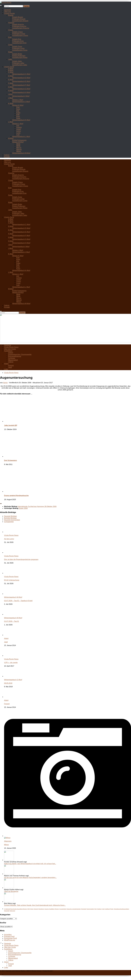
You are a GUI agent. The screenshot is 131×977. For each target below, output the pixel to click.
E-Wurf (10, 79)
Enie (10, 37)
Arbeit (6, 364)
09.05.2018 (8, 683)
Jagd (10, 367)
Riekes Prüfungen (18, 56)
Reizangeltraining (14, 356)
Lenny (18, 131)
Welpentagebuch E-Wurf (21, 81)
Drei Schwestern (10, 460)
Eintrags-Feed (9, 936)
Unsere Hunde (9, 13)
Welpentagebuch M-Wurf (21, 153)
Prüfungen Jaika (18, 63)
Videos (10, 362)
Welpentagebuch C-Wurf (21, 74)
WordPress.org (9, 940)
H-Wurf (10, 90)
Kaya (18, 118)
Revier (111, 909)
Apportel (36, 909)
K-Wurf (10, 103)
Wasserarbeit (13, 360)
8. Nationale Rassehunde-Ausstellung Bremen (15, 909)
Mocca (18, 147)
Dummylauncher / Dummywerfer (20, 354)
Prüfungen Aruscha (19, 26)
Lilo (17, 125)
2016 (28, 909)
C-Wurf (10, 72)
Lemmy (19, 127)
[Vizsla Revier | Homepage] (5, 2)
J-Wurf (10, 98)
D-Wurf (10, 76)
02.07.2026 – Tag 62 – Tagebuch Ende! (18, 601)
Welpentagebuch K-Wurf (21, 120)
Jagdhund (107, 909)
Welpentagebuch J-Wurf (21, 101)
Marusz (19, 149)
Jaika (10, 59)
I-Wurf (10, 94)
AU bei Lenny (9, 539)
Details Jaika (17, 61)
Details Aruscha (18, 24)
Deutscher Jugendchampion (74, 909)
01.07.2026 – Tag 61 (11, 621)
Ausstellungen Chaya (20, 35)
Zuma (10, 45)
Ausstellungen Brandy (20, 21)
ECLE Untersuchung (11, 580)
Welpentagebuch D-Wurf (21, 78)
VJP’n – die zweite (11, 662)
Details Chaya (17, 32)
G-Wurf (10, 87)
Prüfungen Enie (18, 41)
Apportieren (41, 909)
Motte (18, 144)
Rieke (10, 52)
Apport (10, 353)
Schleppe (11, 358)
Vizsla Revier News (11, 347)
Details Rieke (17, 54)
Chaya (10, 30)
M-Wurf (10, 138)
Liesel (18, 129)
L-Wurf (10, 122)
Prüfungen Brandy (18, 19)
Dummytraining (90, 909)
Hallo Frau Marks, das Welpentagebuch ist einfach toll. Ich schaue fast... (30, 864)
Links (6, 369)
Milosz (18, 151)
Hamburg (99, 909)
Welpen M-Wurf (18, 142)
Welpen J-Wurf (17, 100)
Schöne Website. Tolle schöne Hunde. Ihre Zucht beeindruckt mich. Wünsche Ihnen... (35, 905)
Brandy (10, 15)
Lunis (18, 133)
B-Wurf (10, 70)
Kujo (18, 116)
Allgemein (7, 841)
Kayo (18, 109)
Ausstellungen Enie (19, 43)
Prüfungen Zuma (18, 48)
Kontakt (7, 157)
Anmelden (8, 934)
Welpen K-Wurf (17, 105)
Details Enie (16, 39)
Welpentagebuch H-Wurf (21, 92)
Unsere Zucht (9, 67)
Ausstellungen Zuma (19, 50)
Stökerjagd (12, 910)
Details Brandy (17, 17)
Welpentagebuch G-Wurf (21, 89)
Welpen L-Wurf (17, 124)
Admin (5, 383)
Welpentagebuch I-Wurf (20, 96)
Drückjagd (83, 909)
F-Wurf (10, 83)
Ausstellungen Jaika (19, 65)
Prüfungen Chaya (18, 34)
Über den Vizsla (10, 349)
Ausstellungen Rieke (19, 57)
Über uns (7, 11)
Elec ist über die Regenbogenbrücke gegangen (21, 559)
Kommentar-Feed (10, 938)
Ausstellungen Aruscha (20, 28)
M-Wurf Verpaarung (19, 140)
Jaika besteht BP (10, 425)
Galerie (6, 155)
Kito (17, 111)
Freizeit (11, 365)
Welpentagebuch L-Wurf (21, 136)
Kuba (18, 113)
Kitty (18, 114)
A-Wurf (10, 68)
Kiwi (18, 107)
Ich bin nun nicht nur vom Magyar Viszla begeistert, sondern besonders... (30, 877)
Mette (18, 146)
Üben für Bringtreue (11, 891)
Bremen (57, 909)
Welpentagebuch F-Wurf (21, 85)
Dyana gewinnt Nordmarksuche (16, 495)
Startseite (7, 10)
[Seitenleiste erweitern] (1, 503)
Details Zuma (17, 46)
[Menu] (1, 5)
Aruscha (11, 22)
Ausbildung (8, 351)
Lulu (18, 135)
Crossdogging (62, 909)
